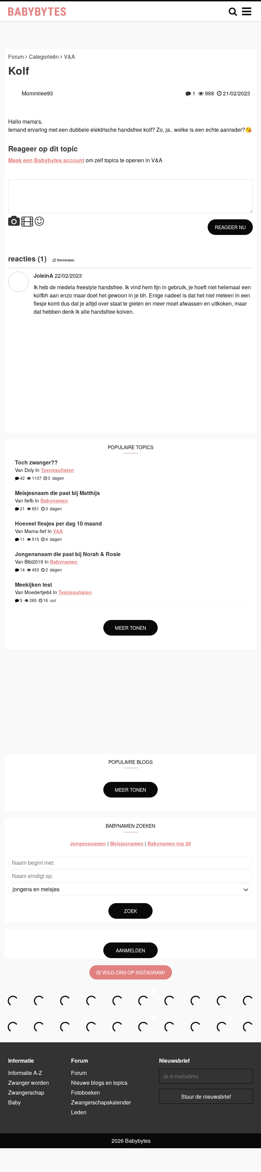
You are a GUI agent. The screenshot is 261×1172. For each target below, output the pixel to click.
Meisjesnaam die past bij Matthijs (57, 493)
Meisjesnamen (126, 843)
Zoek (130, 911)
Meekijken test (33, 584)
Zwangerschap (26, 1092)
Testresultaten (57, 469)
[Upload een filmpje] (27, 221)
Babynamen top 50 (169, 843)
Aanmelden (130, 950)
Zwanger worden (28, 1082)
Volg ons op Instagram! (133, 972)
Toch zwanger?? (36, 462)
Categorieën (44, 56)
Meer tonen (130, 627)
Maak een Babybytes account (46, 160)
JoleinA (43, 275)
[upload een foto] (14, 221)
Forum (16, 56)
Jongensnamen (88, 843)
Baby (14, 1102)
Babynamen (54, 500)
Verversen (65, 259)
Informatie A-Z (25, 1073)
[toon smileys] (39, 221)
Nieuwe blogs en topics (99, 1082)
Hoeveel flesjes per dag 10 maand (58, 523)
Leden (78, 1112)
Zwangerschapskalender (101, 1102)
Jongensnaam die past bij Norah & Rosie (68, 554)
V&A (69, 56)
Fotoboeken (85, 1092)
